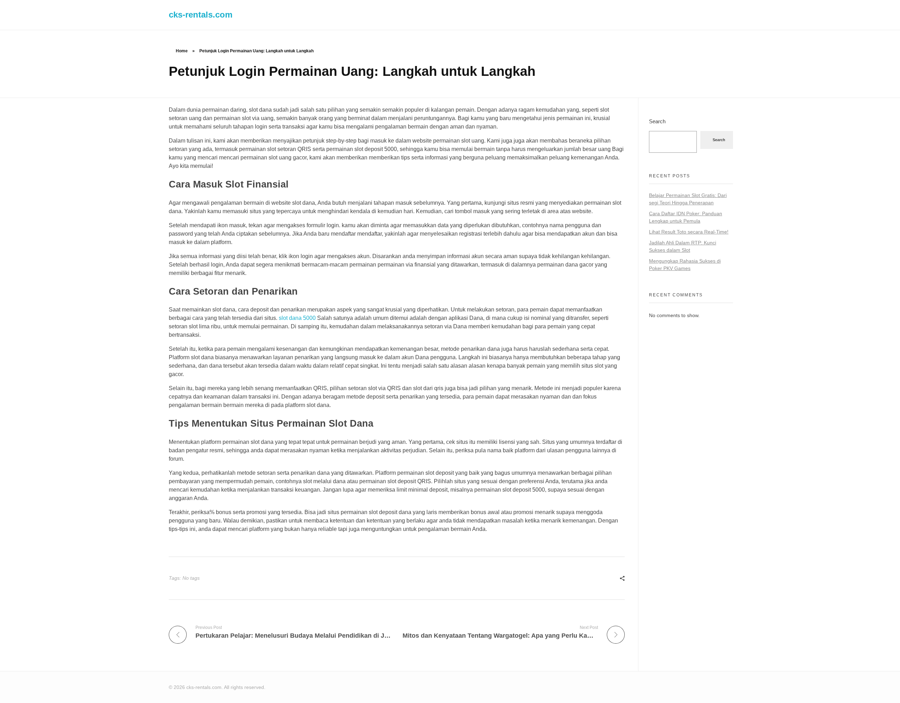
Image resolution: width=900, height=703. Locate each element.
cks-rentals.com (200, 14)
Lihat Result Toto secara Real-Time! (688, 232)
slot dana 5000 (297, 318)
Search (657, 121)
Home (182, 50)
